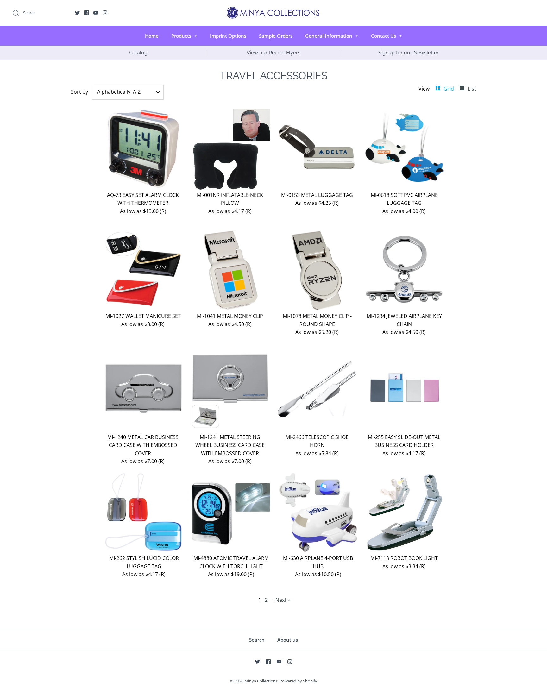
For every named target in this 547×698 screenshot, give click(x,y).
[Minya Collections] (273, 10)
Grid (449, 88)
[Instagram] (105, 12)
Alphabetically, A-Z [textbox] (119, 92)
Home (152, 36)
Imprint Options (228, 36)
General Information (331, 36)
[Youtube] (95, 12)
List (472, 88)
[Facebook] (86, 12)
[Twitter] (77, 12)
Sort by (79, 91)
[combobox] (128, 92)
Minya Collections (261, 681)
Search (257, 640)
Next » (282, 599)
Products (184, 36)
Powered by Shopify (298, 681)
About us (287, 640)
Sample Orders (275, 36)
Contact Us (386, 36)
